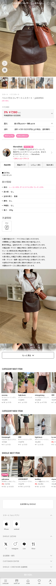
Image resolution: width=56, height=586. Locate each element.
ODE (19, 437)
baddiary (38, 479)
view (51, 152)
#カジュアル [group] (9, 136)
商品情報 (7, 165)
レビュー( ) (35, 165)
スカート (5, 94)
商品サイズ (21, 165)
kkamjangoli (6, 437)
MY (50, 583)
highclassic (22, 395)
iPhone (6, 529)
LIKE (39, 583)
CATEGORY (5, 583)
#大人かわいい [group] (22, 136)
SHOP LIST (17, 583)
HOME (28, 583)
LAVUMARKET (23, 479)
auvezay (4, 395)
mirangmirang (39, 395)
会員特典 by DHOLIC (28, 504)
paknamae (5, 479)
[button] (52, 35)
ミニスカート (14, 94)
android (16, 529)
